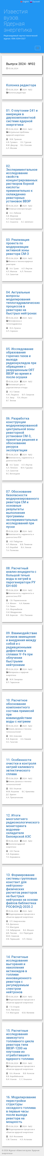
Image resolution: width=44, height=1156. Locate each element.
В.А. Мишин (28, 930)
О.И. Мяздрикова (14, 612)
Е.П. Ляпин (27, 939)
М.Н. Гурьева (27, 467)
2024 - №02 (27, 89)
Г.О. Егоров (14, 1006)
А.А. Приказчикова (14, 797)
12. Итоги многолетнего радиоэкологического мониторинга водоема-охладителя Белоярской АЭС (22, 825)
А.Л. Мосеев (11, 148)
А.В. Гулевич (11, 142)
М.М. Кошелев (12, 791)
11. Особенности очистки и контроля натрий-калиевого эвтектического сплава (21, 767)
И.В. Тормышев (13, 939)
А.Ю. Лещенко (12, 394)
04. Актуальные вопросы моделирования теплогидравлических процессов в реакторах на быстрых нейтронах (23, 302)
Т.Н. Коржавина (13, 857)
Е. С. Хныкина (25, 1079)
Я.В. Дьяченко (12, 924)
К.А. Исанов (15, 1073)
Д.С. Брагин (11, 794)
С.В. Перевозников (18, 600)
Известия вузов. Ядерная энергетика (18, 20)
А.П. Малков (11, 271)
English (25, 1)
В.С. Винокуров (13, 473)
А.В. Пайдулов (16, 541)
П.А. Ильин (22, 397)
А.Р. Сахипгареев (13, 219)
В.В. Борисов (12, 615)
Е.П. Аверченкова (17, 921)
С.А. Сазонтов (12, 274)
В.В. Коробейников (14, 1076)
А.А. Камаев (24, 603)
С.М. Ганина (11, 1139)
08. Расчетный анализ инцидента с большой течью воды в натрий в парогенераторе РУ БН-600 (21, 577)
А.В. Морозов (12, 216)
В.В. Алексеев (16, 736)
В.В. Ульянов (15, 788)
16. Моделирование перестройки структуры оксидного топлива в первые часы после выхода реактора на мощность (21, 1109)
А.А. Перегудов (26, 933)
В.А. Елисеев (26, 145)
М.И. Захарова (16, 679)
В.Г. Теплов (11, 400)
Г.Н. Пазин (11, 606)
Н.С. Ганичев (12, 742)
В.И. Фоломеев (16, 1136)
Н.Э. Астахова (26, 1139)
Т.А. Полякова (12, 550)
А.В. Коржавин (12, 854)
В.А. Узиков (26, 547)
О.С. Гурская (25, 142)
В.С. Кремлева (28, 791)
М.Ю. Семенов (12, 936)
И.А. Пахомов (27, 615)
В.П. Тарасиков (12, 682)
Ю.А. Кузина (15, 328)
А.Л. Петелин (26, 271)
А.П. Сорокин (12, 331)
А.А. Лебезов (15, 213)
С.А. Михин (11, 603)
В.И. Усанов (11, 1079)
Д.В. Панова (11, 933)
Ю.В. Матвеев (28, 1012)
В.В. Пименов (26, 544)
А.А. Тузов (14, 268)
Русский (36, 1)
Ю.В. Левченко (13, 1009)
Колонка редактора (21, 85)
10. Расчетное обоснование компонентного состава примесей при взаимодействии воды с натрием (20, 710)
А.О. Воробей (12, 547)
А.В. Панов (14, 851)
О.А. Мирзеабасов (14, 609)
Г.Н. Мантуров (12, 927)
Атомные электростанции (20, 208)
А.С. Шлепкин (27, 222)
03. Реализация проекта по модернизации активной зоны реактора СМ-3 (17, 247)
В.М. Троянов (16, 139)
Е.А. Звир (10, 397)
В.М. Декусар (12, 145)
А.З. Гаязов (14, 391)
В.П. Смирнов (28, 394)
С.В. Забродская (13, 930)
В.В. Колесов (28, 1073)
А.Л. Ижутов (27, 268)
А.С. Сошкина (12, 222)
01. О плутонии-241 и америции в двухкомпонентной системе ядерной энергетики (22, 117)
